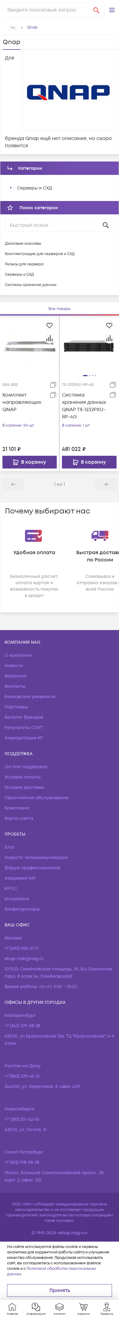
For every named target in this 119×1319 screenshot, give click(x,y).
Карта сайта (19, 818)
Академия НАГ (20, 878)
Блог (10, 847)
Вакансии (16, 676)
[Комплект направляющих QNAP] (29, 345)
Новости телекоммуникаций (36, 858)
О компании (18, 655)
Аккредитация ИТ (24, 738)
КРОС (11, 888)
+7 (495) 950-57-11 (21, 948)
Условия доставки (25, 787)
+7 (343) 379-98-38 (22, 1026)
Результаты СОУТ (24, 728)
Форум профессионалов (32, 868)
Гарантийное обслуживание (37, 798)
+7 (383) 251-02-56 (22, 1119)
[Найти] (96, 10)
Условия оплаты (23, 777)
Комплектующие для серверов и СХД (39, 254)
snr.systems (17, 899)
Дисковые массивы (23, 243)
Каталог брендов (24, 717)
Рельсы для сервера (24, 264)
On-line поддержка (26, 767)
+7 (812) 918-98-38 (22, 1162)
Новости (14, 666)
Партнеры (16, 707)
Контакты (15, 686)
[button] (36, 1309)
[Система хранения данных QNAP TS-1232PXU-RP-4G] (89, 345)
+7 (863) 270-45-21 (22, 1076)
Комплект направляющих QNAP (21, 402)
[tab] (59, 309)
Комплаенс (17, 808)
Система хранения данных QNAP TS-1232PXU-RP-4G (84, 406)
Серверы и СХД (34, 188)
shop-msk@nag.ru (24, 959)
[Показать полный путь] (12, 27)
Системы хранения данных (30, 285)
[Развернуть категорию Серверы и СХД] (11, 188)
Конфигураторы (22, 909)
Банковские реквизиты (30, 697)
